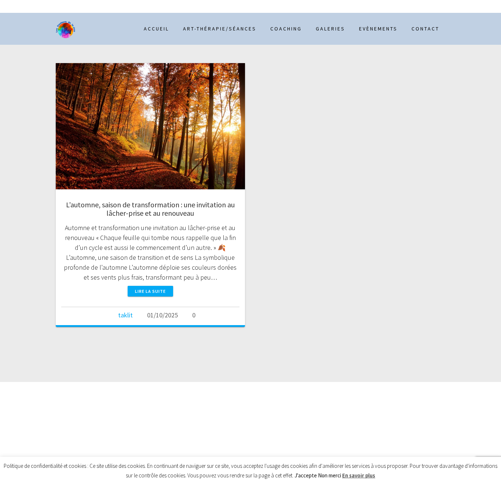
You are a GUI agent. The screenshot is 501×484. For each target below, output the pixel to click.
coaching (286, 28)
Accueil (156, 28)
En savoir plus (358, 475)
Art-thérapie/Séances (219, 28)
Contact (425, 28)
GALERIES (330, 28)
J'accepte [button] (306, 475)
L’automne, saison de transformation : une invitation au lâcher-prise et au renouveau (150, 209)
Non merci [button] (329, 475)
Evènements (378, 28)
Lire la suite (150, 291)
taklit (125, 315)
